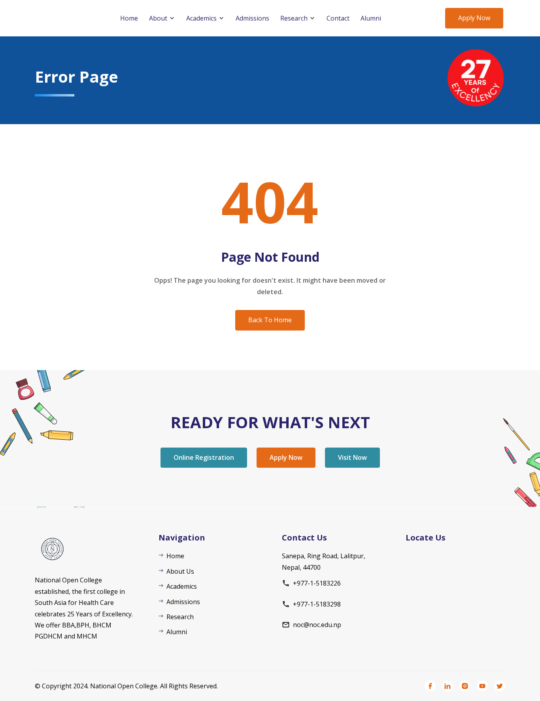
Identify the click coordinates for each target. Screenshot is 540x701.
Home (129, 18)
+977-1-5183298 (317, 604)
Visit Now (352, 457)
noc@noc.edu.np (317, 624)
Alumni (371, 18)
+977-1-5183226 (317, 583)
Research (294, 18)
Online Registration (204, 457)
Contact (338, 18)
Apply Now (474, 17)
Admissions (252, 18)
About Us (180, 571)
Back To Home (270, 320)
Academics (201, 18)
